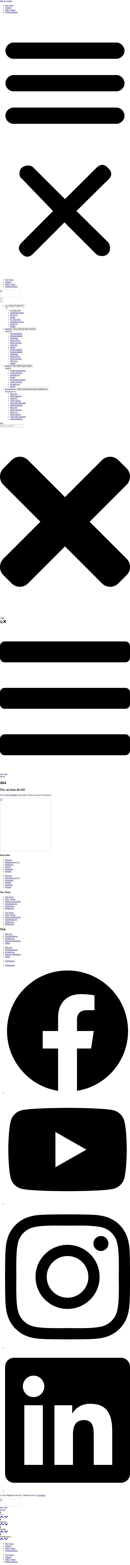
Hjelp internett (16, 343)
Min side (13, 394)
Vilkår (7, 943)
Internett (8, 860)
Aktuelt (8, 8)
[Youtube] (67, 1204)
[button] (65, 146)
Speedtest (9, 869)
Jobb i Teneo (10, 10)
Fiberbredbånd (16, 334)
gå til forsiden (11, 795)
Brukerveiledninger (13, 941)
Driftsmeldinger (11, 12)
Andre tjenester (16, 373)
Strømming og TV (12, 862)
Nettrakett (41, 1495)
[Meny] (65, 772)
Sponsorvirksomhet (13, 901)
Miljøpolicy (9, 908)
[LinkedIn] (67, 1491)
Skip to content (6, 1)
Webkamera (10, 961)
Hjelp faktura (15, 401)
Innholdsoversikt (16, 313)
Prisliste (8, 871)
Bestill (12, 317)
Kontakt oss (15, 375)
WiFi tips (13, 345)
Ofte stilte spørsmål (18, 403)
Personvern (9, 906)
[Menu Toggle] (1, 300)
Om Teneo (9, 5)
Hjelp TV (14, 315)
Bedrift (8, 867)
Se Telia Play (15, 310)
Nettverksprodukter (18, 371)
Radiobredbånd (16, 336)
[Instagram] (67, 1348)
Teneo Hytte (15, 340)
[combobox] (11, 426)
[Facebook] (67, 1093)
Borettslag (14, 338)
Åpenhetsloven (11, 904)
